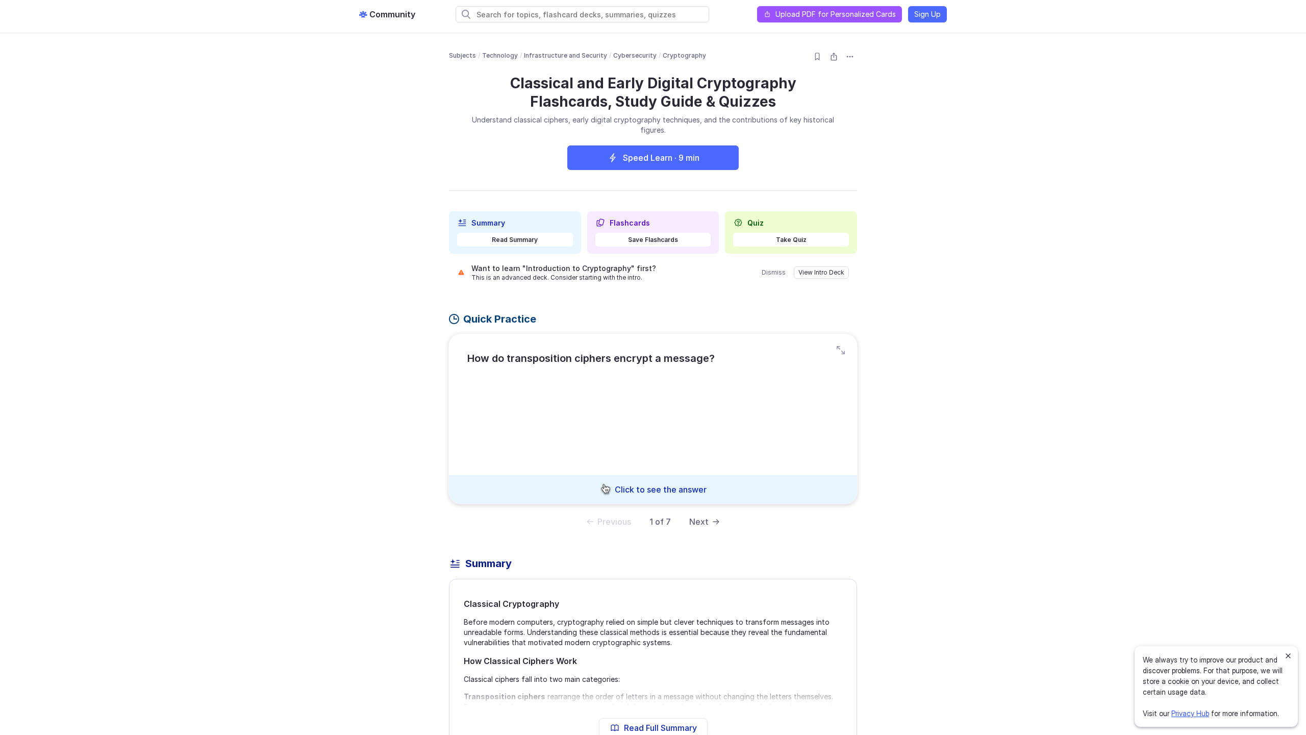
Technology (500, 55)
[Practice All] (841, 350)
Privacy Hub (1190, 713)
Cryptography (684, 55)
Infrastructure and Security (565, 55)
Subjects (462, 55)
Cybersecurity (635, 55)
